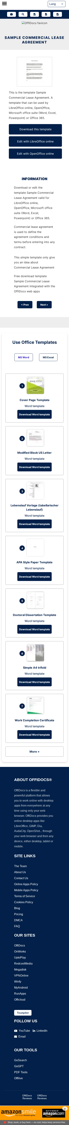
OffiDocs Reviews (27, 1097)
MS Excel (48, 357)
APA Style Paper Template (34, 562)
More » (34, 751)
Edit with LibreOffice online (35, 141)
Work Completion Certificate (34, 720)
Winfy (17, 981)
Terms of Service (24, 896)
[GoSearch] (23, 14)
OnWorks (20, 951)
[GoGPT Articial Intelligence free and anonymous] (11, 14)
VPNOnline (21, 975)
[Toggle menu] (4, 4)
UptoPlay (20, 957)
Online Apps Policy (26, 884)
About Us (20, 872)
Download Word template (34, 414)
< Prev (25, 304)
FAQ (17, 926)
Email (22, 1036)
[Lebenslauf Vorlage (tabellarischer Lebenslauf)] (36, 498)
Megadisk (20, 969)
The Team (20, 866)
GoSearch (20, 1060)
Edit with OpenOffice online (35, 153)
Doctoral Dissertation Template (34, 615)
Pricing (18, 914)
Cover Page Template (35, 400)
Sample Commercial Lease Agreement (34, 40)
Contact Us (21, 878)
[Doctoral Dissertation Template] (36, 608)
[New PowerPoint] (57, 14)
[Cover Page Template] (36, 393)
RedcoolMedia (23, 963)
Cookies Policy (23, 902)
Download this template (35, 129)
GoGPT (19, 1066)
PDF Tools (20, 1072)
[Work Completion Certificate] (36, 713)
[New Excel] (46, 14)
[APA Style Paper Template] (36, 555)
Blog (17, 908)
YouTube (24, 1030)
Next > (44, 304)
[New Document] (34, 14)
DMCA (18, 920)
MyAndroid (21, 987)
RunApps (20, 993)
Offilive (18, 1078)
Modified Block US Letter (34, 452)
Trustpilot (23, 1012)
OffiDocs (19, 945)
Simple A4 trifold (34, 667)
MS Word (23, 357)
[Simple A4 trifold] (36, 660)
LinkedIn (42, 1030)
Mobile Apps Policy (26, 890)
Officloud (19, 999)
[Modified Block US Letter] (36, 446)
